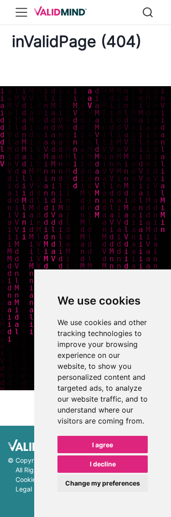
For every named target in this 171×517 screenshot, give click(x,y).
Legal (24, 489)
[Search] (147, 12)
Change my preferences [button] (102, 483)
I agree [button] (102, 445)
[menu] (21, 12)
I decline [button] (103, 464)
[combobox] (148, 12)
